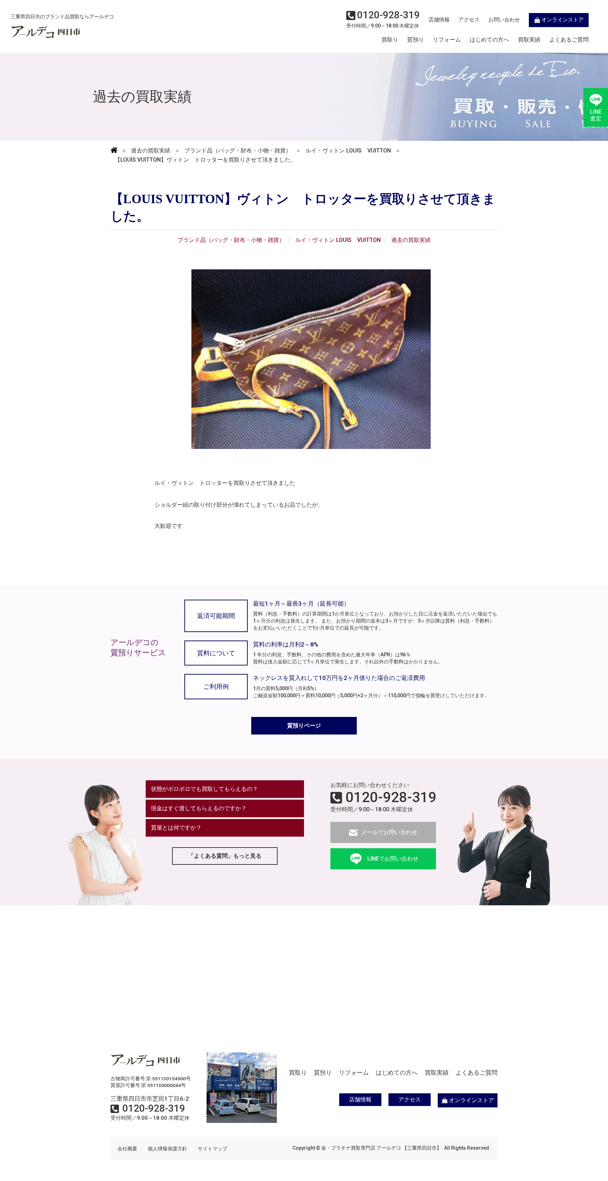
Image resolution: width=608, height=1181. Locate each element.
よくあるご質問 (569, 40)
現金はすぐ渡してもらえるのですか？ (199, 808)
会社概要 (127, 1148)
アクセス (469, 20)
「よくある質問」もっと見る (224, 855)
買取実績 (529, 40)
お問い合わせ (504, 20)
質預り (415, 40)
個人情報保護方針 (167, 1148)
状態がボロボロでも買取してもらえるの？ (204, 789)
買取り (389, 40)
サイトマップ (212, 1148)
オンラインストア (563, 20)
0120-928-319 (391, 798)
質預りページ (304, 725)
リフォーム (447, 40)
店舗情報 (439, 20)
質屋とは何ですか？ (176, 827)
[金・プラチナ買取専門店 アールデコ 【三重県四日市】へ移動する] (114, 150)
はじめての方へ (489, 40)
